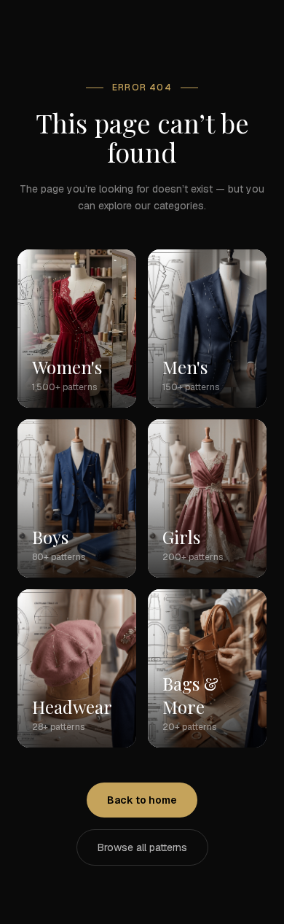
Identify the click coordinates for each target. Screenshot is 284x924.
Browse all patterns (142, 847)
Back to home (142, 800)
